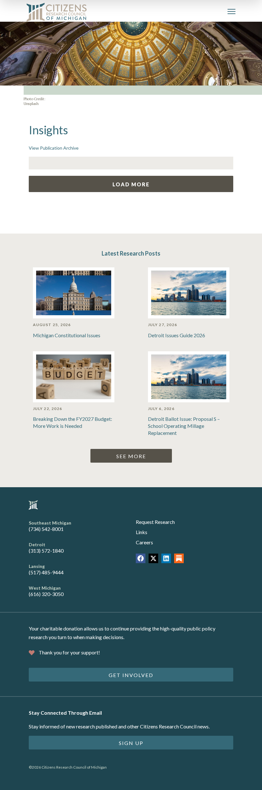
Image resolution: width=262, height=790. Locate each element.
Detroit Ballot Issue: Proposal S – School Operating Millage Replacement (184, 426)
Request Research (155, 522)
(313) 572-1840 (46, 551)
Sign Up (131, 743)
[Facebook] (140, 558)
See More (131, 456)
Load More (131, 184)
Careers (144, 542)
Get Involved (131, 675)
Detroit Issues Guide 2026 (176, 335)
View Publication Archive (54, 148)
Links (141, 532)
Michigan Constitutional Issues (66, 335)
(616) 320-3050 (46, 594)
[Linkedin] (166, 558)
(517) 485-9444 (46, 572)
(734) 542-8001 (46, 529)
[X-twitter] (153, 558)
